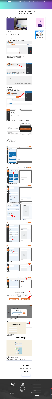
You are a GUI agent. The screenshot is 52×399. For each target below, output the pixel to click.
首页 (15, 1)
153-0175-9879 (12, 393)
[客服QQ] (20, 387)
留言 (32, 392)
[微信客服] (22, 387)
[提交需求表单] (51, 395)
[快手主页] (22, 389)
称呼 (32, 384)
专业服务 (20, 1)
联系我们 (38, 1)
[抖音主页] (20, 389)
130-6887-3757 (12, 390)
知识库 (33, 1)
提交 (37, 395)
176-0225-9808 (12, 389)
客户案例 (24, 1)
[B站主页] (24, 389)
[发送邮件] (24, 387)
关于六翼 (29, 1)
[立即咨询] (51, 389)
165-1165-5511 (12, 392)
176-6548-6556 (12, 391)
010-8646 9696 (26, 375)
